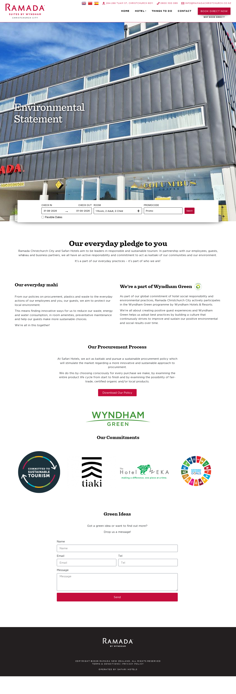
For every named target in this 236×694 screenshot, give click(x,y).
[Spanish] (96, 3)
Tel (120, 555)
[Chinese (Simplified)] (90, 3)
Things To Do (162, 11)
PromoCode (151, 205)
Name (61, 541)
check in (46, 205)
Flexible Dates (53, 217)
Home (125, 11)
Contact (184, 11)
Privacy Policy (133, 664)
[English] (84, 3)
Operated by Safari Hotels (118, 669)
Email (60, 555)
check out (85, 205)
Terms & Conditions (106, 664)
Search (189, 211)
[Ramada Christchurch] (25, 11)
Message (63, 570)
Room (97, 205)
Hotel (139, 11)
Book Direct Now (214, 11)
